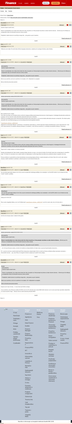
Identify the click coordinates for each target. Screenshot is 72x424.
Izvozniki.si (28, 353)
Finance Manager (28, 329)
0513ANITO (3, 22)
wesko (2, 90)
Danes (26, 3)
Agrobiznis (28, 317)
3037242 (4, 46)
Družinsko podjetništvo (52, 359)
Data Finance (29, 323)
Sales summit (53, 340)
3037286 (4, 187)
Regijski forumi (51, 350)
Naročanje (16, 315)
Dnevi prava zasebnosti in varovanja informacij (53, 378)
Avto (26, 320)
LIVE (21, 3)
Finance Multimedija (28, 334)
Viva (38, 317)
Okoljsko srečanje (51, 355)
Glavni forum (10, 15)
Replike (10, 11)
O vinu (27, 382)
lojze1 (2, 44)
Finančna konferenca (52, 332)
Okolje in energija (28, 378)
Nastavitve (10, 8)
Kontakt (15, 326)
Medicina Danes (39, 313)
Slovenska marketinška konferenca (52, 326)
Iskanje (18, 8)
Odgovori (61, 25)
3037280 (4, 93)
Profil (6, 8)
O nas (15, 312)
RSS (14, 329)
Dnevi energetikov (52, 336)
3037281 (4, 137)
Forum (2, 8)
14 (70, 25)
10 (70, 137)
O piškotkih (16, 343)
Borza (33, 3)
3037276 (4, 62)
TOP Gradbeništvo (29, 403)
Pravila (14, 8)
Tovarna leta (29, 399)
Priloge (15, 323)
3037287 (4, 213)
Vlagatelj (56, 3)
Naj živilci (28, 375)
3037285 (4, 169)
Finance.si (28, 314)
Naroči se (46, 3)
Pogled (2, 11)
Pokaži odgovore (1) (66, 85)
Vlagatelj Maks (28, 415)
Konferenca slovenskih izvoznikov (52, 365)
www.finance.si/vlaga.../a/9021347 (34, 202)
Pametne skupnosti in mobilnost (28, 387)
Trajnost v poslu (28, 411)
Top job (27, 407)
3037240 (4, 25)
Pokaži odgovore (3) (66, 38)
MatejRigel (3, 167)
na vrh (36, 40)
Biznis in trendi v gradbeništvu (53, 371)
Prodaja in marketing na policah (53, 345)
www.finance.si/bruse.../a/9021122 (9, 123)
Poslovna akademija (52, 314)
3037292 (4, 228)
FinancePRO (29, 347)
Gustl (2, 60)
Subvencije (28, 396)
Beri (6, 11)
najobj (2, 226)
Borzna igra (64, 314)
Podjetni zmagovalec (29, 392)
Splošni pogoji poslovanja (16, 338)
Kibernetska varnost (28, 357)
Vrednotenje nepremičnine (64, 317)
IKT (26, 350)
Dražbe (27, 326)
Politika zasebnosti (16, 333)
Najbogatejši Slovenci (29, 371)
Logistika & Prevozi (28, 362)
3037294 (4, 262)
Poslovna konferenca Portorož (52, 320)
